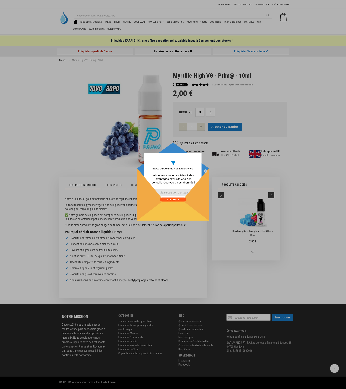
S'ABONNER (173, 199)
